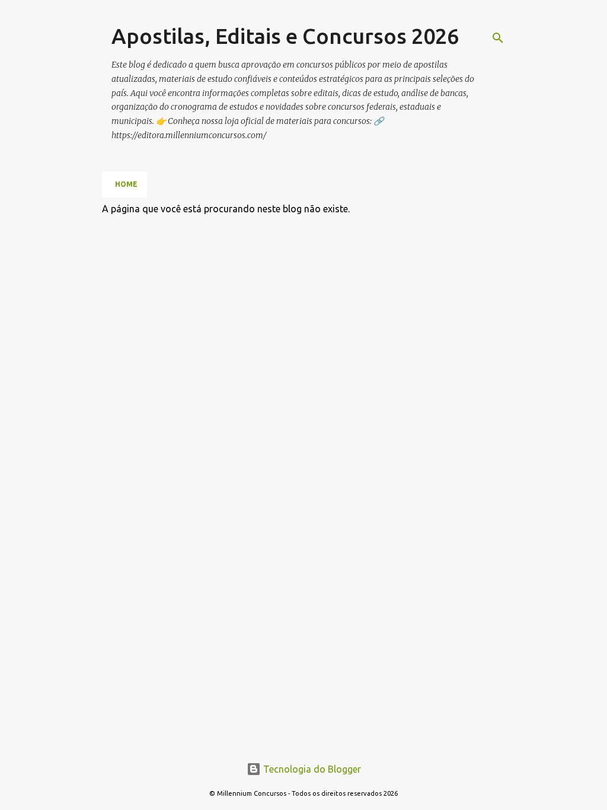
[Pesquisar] (498, 38)
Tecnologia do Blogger (311, 769)
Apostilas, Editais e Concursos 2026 (285, 36)
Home (126, 184)
